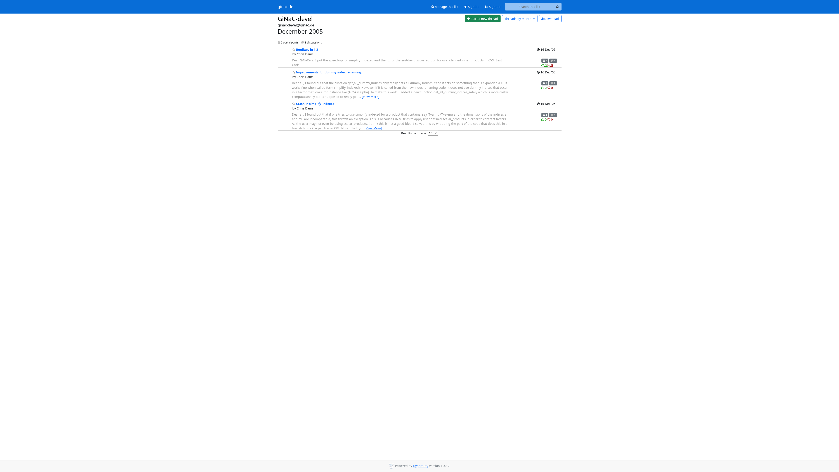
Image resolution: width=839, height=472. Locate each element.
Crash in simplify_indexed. (315, 104)
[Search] (558, 6)
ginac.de (285, 6)
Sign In (472, 7)
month (518, 19)
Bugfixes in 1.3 (306, 49)
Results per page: (414, 133)
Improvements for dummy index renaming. (328, 72)
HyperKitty (420, 466)
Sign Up (494, 7)
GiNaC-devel (295, 18)
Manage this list (446, 7)
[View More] (370, 97)
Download (551, 19)
